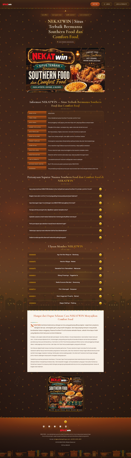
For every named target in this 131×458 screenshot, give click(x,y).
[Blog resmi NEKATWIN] (45, 427)
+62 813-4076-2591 (75, 439)
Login (108, 4)
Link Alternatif (121, 4)
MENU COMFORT (70, 15)
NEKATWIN (44, 15)
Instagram (61, 427)
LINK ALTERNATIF (84, 15)
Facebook (50, 427)
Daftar (95, 4)
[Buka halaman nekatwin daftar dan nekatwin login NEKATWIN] (65, 410)
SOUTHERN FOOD (57, 15)
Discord (67, 427)
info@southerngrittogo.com (62, 439)
